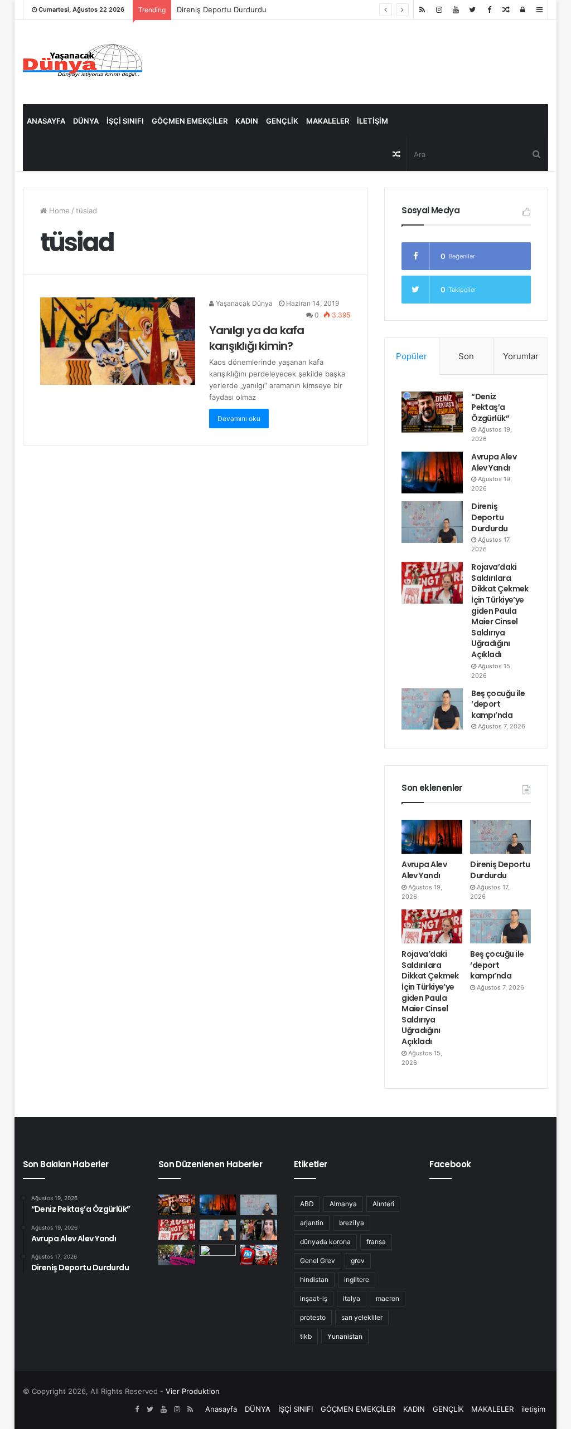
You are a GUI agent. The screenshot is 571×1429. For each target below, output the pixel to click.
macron (387, 1298)
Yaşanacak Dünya (243, 303)
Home (58, 210)
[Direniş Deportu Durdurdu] (432, 521)
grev (358, 1260)
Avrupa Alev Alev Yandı (493, 462)
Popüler (411, 356)
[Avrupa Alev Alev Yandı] (432, 472)
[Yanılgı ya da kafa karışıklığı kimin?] (117, 341)
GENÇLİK (282, 120)
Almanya (343, 1204)
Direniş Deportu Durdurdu (222, 9)
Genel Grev (317, 1260)
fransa (376, 1241)
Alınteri (383, 1204)
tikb (306, 1336)
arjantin (311, 1222)
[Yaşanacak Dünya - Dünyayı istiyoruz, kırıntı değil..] (83, 62)
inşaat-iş (313, 1298)
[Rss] (422, 9)
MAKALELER (327, 120)
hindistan (314, 1279)
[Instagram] (438, 9)
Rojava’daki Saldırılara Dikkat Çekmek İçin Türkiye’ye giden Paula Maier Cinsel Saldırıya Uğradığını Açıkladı (500, 610)
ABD (307, 1204)
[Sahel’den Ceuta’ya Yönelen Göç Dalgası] (218, 1255)
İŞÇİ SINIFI (125, 120)
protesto (313, 1317)
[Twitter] (472, 9)
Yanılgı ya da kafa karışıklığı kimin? (256, 338)
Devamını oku (238, 418)
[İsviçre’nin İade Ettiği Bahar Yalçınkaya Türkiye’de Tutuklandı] (258, 1230)
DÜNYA (86, 120)
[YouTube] (455, 9)
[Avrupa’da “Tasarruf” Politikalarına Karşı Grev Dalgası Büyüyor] (258, 1255)
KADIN (246, 120)
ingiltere (356, 1279)
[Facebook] (489, 9)
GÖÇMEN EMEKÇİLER (190, 120)
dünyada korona (325, 1241)
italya (351, 1298)
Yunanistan (344, 1336)
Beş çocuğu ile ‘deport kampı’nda (498, 704)
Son (466, 356)
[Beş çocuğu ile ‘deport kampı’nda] (432, 709)
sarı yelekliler (362, 1317)
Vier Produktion (193, 1391)
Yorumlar (521, 356)
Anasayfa (46, 120)
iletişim (372, 120)
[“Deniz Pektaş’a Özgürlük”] (432, 412)
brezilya (351, 1222)
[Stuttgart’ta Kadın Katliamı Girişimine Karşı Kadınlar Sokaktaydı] (176, 1255)
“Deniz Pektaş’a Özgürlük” (490, 407)
